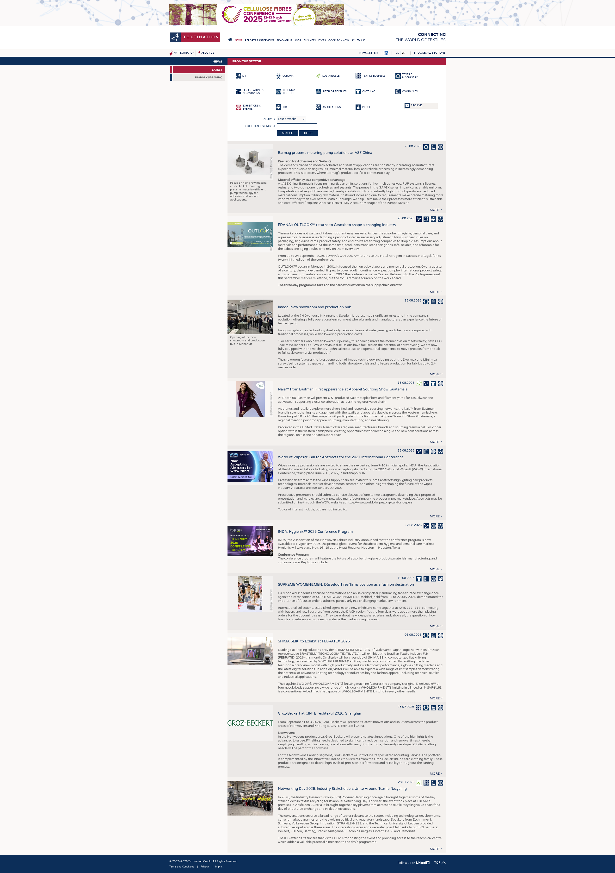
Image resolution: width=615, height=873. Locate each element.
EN (403, 52)
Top (437, 862)
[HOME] (230, 39)
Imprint (219, 866)
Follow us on (407, 863)
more (435, 210)
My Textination (184, 52)
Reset (308, 133)
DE (397, 52)
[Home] (195, 42)
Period (269, 119)
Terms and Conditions (181, 866)
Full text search (260, 126)
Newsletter (368, 53)
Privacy (205, 866)
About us (207, 52)
